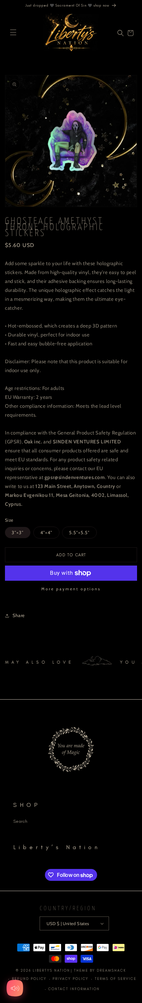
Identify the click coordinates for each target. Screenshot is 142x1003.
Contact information (74, 989)
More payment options (71, 588)
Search (20, 821)
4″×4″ (46, 533)
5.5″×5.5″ (79, 533)
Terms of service (115, 979)
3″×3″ (18, 533)
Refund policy (29, 979)
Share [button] (19, 615)
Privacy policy (71, 979)
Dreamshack (111, 970)
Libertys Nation (51, 970)
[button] (13, 32)
